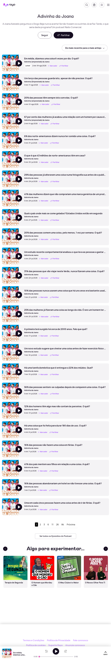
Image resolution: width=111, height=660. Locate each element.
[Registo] (102, 5)
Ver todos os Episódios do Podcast (56, 536)
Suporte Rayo (55, 645)
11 (52, 524)
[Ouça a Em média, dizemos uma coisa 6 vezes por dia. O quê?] (56, 651)
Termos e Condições (33, 640)
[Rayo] (55, 633)
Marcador (53, 66)
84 (62, 524)
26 (57, 524)
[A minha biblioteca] (94, 5)
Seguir (44, 35)
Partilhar (65, 35)
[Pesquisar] (86, 5)
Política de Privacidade (58, 640)
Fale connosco (80, 640)
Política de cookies (36, 645)
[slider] (39, 656)
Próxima (71, 524)
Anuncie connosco (75, 645)
